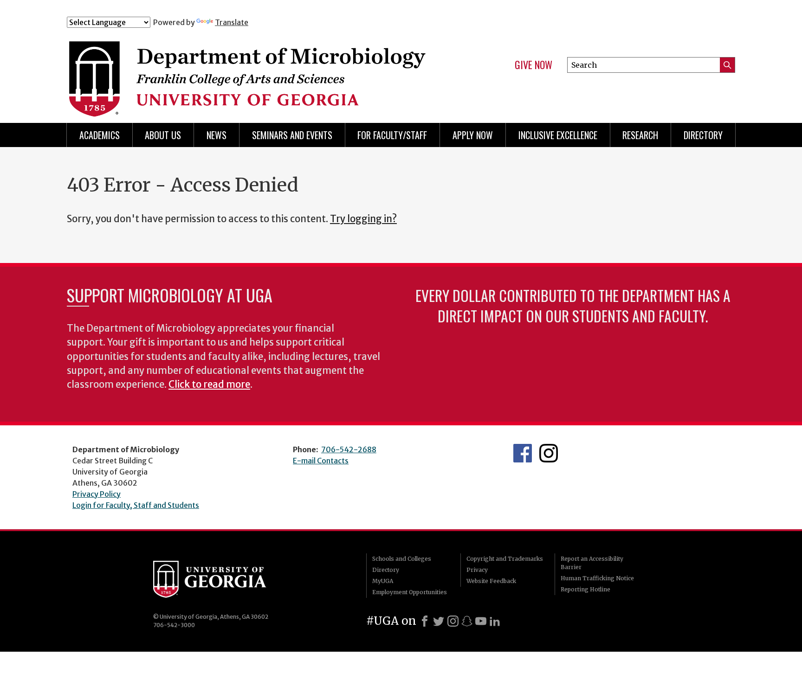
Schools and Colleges (401, 558)
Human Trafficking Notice (597, 578)
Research (640, 135)
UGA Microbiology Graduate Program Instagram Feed (548, 453)
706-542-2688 (348, 449)
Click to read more (209, 384)
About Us (163, 135)
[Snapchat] (466, 621)
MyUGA (382, 580)
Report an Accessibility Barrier (592, 563)
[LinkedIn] (494, 621)
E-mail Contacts (321, 460)
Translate (231, 22)
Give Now (533, 65)
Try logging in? (363, 219)
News (216, 135)
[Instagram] (453, 621)
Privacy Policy (96, 494)
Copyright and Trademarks (504, 558)
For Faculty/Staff (392, 135)
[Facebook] (424, 621)
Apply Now (473, 135)
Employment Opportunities (409, 592)
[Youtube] (480, 621)
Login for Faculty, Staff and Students (135, 505)
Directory (703, 135)
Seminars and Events (292, 135)
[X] (438, 621)
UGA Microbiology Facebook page (522, 453)
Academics (99, 135)
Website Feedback (491, 580)
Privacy (477, 569)
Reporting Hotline (585, 589)
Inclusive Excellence (557, 135)
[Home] (252, 68)
